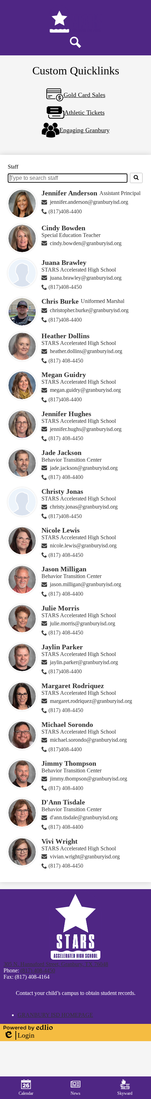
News (75, 1093)
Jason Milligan (63, 569)
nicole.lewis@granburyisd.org (83, 545)
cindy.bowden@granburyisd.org (86, 243)
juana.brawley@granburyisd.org (86, 278)
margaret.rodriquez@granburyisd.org (91, 701)
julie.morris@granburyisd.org (82, 623)
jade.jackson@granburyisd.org (84, 468)
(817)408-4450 (65, 287)
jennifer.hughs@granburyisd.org (86, 429)
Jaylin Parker (62, 647)
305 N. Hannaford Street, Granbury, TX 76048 (56, 964)
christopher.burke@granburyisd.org (89, 310)
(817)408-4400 (65, 211)
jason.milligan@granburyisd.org (85, 584)
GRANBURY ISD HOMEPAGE (55, 1015)
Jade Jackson (61, 452)
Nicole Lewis (60, 530)
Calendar (26, 1093)
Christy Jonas (62, 491)
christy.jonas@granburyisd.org (84, 507)
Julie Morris (60, 608)
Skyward (124, 1093)
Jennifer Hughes (66, 414)
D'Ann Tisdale (63, 802)
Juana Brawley (63, 262)
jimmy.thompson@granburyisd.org (88, 779)
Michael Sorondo (67, 724)
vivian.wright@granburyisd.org (85, 857)
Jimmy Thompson (68, 763)
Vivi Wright (59, 841)
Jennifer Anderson (69, 193)
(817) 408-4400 (65, 477)
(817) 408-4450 (65, 361)
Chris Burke (60, 301)
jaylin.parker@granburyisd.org (84, 662)
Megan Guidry (63, 374)
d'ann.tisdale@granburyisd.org (84, 817)
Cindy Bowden (63, 228)
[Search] (136, 178)
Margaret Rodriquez (72, 686)
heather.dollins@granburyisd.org (86, 351)
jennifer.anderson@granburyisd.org (89, 202)
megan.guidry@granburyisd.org (85, 390)
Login (19, 1035)
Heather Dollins (65, 336)
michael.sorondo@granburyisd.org (88, 740)
